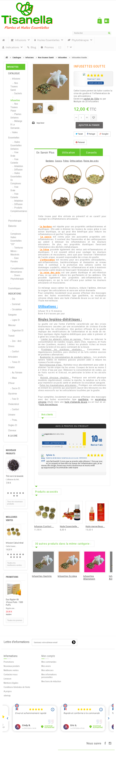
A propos (8, 691)
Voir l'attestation (54, 443)
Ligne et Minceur (14, 323)
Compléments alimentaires (17, 270)
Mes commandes (48, 662)
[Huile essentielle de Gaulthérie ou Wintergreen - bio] (71, 512)
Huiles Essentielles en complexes (16, 178)
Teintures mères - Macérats (16, 251)
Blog (33, 47)
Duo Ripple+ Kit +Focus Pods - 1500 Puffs (14, 602)
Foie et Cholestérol (13, 401)
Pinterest (81, 142)
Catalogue (17, 57)
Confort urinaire (13, 412)
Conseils (91, 152)
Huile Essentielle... (69, 526)
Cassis (58, 161)
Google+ (105, 134)
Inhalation (18, 166)
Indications (14, 293)
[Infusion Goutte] (37, 108)
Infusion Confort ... (44, 526)
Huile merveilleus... (95, 526)
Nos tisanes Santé (46, 57)
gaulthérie (83, 399)
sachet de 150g (91, 99)
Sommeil (15, 304)
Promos (49, 47)
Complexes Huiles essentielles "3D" (16, 239)
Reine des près (91, 161)
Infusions (29, 57)
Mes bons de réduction (51, 681)
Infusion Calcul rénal (14, 543)
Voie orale (14, 154)
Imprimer (40, 123)
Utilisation (68, 152)
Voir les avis (95, 83)
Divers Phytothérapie (17, 277)
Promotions (12, 577)
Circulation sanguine (15, 312)
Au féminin (16, 372)
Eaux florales (14, 260)
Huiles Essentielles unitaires (16, 145)
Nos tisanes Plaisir (14, 107)
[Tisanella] (26, 15)
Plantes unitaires (15, 116)
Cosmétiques (14, 288)
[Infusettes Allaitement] (94, 562)
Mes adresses (47, 670)
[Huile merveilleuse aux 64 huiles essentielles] (97, 512)
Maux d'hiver (12, 380)
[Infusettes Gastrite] (43, 562)
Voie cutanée (14, 161)
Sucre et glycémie (14, 391)
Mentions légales (11, 683)
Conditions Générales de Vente (17, 687)
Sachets (18, 93)
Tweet (80, 134)
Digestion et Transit (15, 333)
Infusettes (62, 57)
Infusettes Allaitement (89, 577)
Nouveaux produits (12, 666)
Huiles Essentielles (13, 135)
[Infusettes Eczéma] (69, 562)
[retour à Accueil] (7, 57)
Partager (91, 134)
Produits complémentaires (17, 209)
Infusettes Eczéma (67, 576)
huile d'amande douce (76, 402)
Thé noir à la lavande (14, 476)
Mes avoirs (46, 666)
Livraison (7, 679)
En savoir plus (45, 152)
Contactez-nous (11, 674)
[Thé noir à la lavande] (13, 465)
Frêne (66, 161)
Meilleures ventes (11, 670)
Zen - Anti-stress (15, 344)
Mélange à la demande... (16, 124)
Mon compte (48, 656)
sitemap (7, 695)
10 (20, 557)
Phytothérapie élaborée (14, 223)
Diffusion (18, 169)
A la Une (12, 435)
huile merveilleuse (48, 404)
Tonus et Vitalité (14, 365)
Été (13, 298)
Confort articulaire (13, 354)
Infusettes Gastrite (42, 576)
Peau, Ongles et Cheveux (12, 425)
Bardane (50, 161)
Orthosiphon (76, 161)
